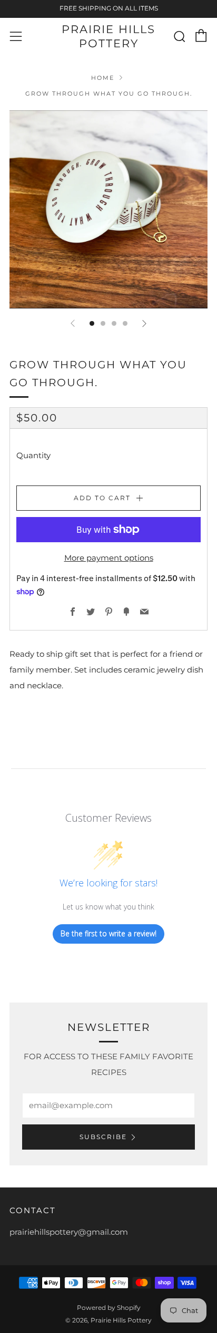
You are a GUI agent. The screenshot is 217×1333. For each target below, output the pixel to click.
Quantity (33, 455)
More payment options (108, 558)
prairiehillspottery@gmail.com (68, 1232)
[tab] (92, 323)
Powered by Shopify (109, 1307)
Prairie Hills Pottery (108, 36)
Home (102, 77)
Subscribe (103, 1137)
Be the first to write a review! (108, 933)
